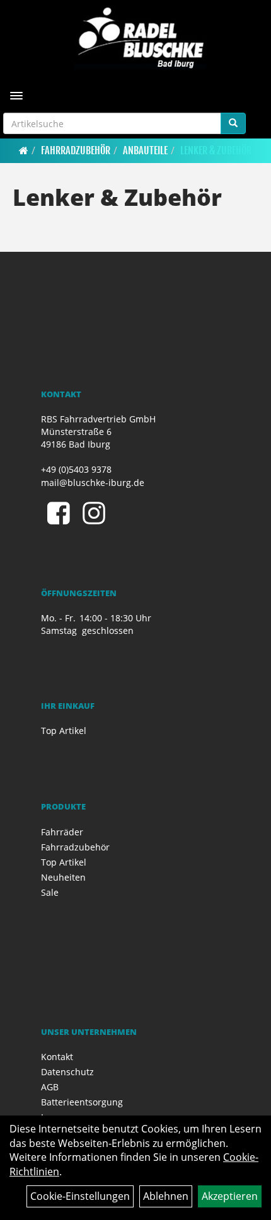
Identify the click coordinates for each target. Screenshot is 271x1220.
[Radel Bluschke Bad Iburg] (140, 37)
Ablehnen (165, 1196)
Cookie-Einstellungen (80, 1196)
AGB (50, 1087)
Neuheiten (63, 877)
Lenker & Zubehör (215, 150)
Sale (50, 892)
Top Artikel (63, 731)
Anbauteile (145, 150)
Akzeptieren (230, 1196)
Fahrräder (62, 832)
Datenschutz (67, 1072)
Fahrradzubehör (75, 150)
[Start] (23, 150)
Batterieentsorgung (82, 1102)
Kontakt (57, 1057)
